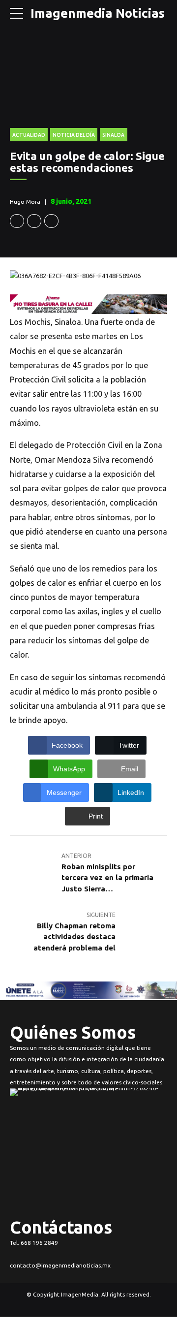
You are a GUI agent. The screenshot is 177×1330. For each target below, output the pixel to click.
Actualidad (28, 135)
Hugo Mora (25, 201)
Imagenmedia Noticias (97, 13)
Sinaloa (113, 135)
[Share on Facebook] (17, 221)
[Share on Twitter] (34, 221)
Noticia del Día (74, 135)
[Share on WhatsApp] (51, 221)
